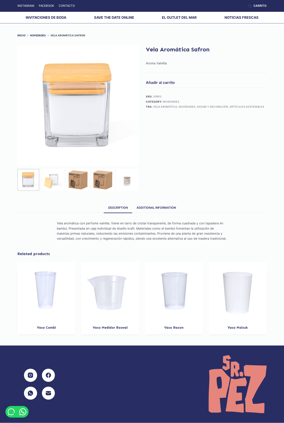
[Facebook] (48, 375)
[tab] (118, 207)
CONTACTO (67, 6)
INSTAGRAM (25, 6)
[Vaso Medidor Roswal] (110, 291)
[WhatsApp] (30, 393)
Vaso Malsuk (238, 327)
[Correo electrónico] (48, 393)
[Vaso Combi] (46, 291)
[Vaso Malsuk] (238, 291)
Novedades (171, 101)
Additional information (156, 207)
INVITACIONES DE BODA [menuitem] (46, 17)
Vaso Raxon (174, 327)
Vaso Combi (46, 327)
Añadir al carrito (160, 82)
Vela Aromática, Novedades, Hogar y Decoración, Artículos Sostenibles (208, 106)
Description (118, 207)
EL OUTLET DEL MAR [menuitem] (179, 17)
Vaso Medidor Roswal (110, 327)
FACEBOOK (46, 6)
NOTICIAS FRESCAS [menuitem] (241, 17)
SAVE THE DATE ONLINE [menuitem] (114, 17)
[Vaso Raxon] (174, 291)
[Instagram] (30, 375)
